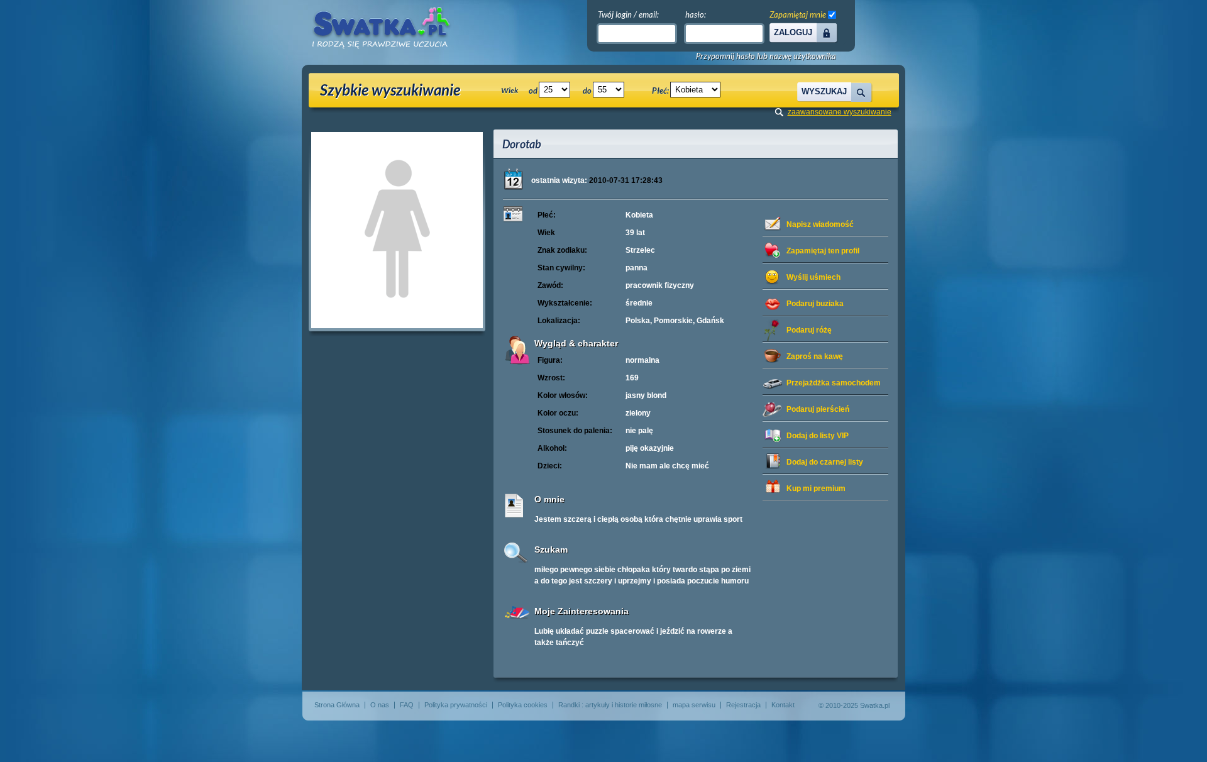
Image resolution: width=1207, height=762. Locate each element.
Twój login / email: (628, 14)
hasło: (695, 14)
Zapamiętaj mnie (797, 14)
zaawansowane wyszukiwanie (839, 112)
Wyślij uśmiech (813, 277)
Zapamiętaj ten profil (822, 250)
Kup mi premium (816, 488)
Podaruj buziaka (815, 303)
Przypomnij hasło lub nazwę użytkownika (766, 56)
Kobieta (639, 215)
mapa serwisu (694, 705)
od (533, 91)
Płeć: (660, 91)
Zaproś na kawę (814, 356)
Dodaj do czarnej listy (824, 462)
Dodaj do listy (817, 435)
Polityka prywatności (455, 705)
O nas (379, 705)
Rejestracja (743, 705)
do (587, 91)
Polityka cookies (523, 705)
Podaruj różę (809, 330)
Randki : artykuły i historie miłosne (610, 705)
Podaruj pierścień (817, 409)
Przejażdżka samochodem (833, 382)
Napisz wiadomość (820, 224)
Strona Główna (337, 705)
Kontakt (783, 705)
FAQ (407, 705)
